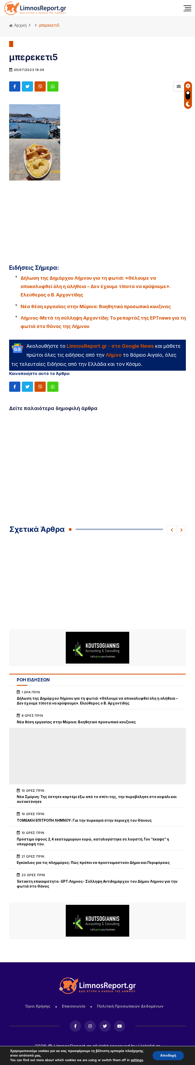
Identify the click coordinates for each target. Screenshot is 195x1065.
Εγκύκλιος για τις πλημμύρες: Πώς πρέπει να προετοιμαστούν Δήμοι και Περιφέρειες (93, 863)
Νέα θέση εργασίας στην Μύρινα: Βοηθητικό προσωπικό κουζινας (96, 306)
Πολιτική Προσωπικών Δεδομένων (130, 1006)
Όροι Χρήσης (37, 1006)
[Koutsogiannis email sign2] (97, 648)
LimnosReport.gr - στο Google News (110, 346)
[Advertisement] (97, 219)
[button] (171, 529)
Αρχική (20, 25)
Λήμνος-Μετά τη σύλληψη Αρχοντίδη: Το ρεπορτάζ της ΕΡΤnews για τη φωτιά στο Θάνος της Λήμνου (103, 322)
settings (137, 1060)
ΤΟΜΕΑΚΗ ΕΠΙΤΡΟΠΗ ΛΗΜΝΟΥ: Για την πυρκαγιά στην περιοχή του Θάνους (84, 820)
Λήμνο (114, 355)
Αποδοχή (168, 1055)
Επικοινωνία (73, 1006)
